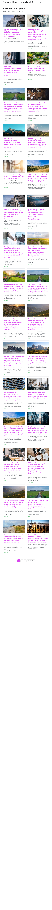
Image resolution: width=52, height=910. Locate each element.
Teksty (39, 2)
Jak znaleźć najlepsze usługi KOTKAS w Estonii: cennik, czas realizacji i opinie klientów (14, 176)
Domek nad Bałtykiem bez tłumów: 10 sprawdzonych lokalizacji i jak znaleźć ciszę (36, 68)
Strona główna (45, 2)
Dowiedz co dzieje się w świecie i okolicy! (18, 2)
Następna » (31, 560)
